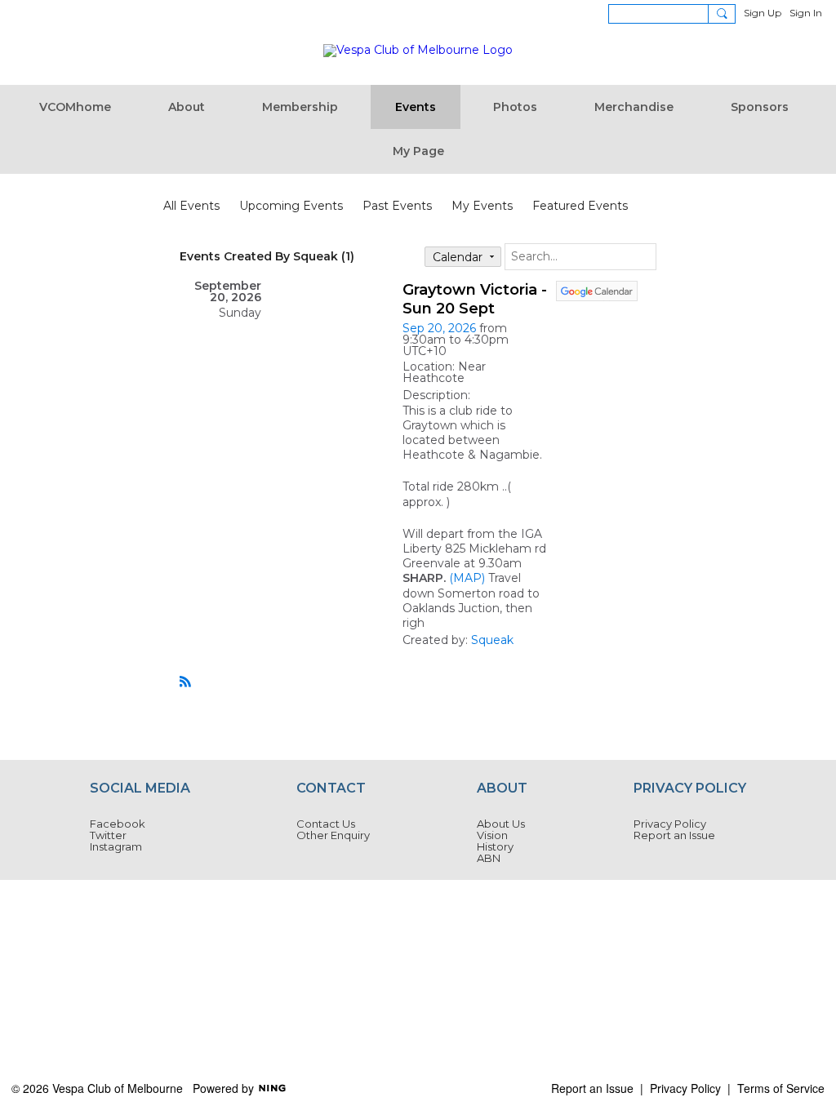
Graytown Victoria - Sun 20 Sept (474, 299)
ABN (488, 857)
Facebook (117, 823)
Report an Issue (674, 835)
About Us (501, 823)
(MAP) (467, 578)
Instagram (116, 846)
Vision (492, 835)
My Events (482, 205)
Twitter (108, 835)
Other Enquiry (333, 835)
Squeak (492, 640)
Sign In (805, 13)
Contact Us (325, 823)
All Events (191, 205)
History (495, 846)
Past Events (397, 205)
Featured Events (580, 205)
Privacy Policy (670, 823)
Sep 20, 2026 (439, 328)
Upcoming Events (291, 205)
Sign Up (762, 13)
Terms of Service (781, 1088)
